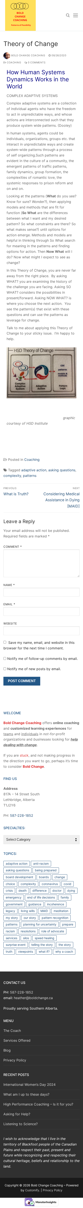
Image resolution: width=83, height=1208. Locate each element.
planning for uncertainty (39, 924)
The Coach (12, 1030)
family (65, 897)
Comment (12, 546)
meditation (61, 911)
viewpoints (25, 951)
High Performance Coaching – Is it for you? (38, 1104)
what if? (44, 951)
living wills (28, 911)
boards (44, 877)
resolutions (28, 931)
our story (30, 917)
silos (26, 938)
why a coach (64, 951)
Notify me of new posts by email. (34, 669)
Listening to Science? (20, 1124)
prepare (67, 924)
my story (12, 917)
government (14, 904)
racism (10, 931)
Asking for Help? (16, 1114)
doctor (57, 890)
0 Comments (36, 62)
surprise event (16, 944)
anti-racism (41, 863)
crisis (9, 890)
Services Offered (16, 1040)
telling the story (42, 944)
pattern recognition (55, 917)
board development (19, 877)
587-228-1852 (21, 815)
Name (9, 585)
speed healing (44, 938)
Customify (32, 1190)
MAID (44, 911)
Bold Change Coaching (28, 55)
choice (10, 884)
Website (10, 623)
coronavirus (50, 884)
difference (39, 890)
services (11, 938)
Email (9, 604)
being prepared (46, 870)
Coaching (13, 62)
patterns (29, 475)
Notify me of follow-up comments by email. (42, 658)
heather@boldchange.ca (33, 998)
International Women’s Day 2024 (29, 1084)
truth (9, 951)
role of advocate (52, 931)
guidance (34, 904)
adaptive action (33, 470)
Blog (7, 1050)
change (59, 877)
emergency (13, 897)
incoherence (55, 904)
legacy (10, 911)
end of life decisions (41, 897)
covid (67, 884)
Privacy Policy (14, 1060)
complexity (12, 475)
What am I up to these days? (26, 1094)
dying (71, 890)
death (23, 890)
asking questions (61, 470)
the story (65, 944)
